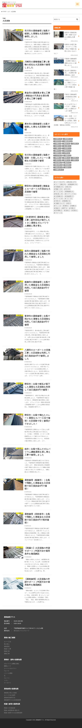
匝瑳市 (68, 167)
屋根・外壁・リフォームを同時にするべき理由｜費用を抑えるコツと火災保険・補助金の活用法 (66, 121)
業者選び (67, 201)
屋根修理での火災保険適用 (12, 700)
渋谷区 (75, 157)
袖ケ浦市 (67, 146)
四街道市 (68, 139)
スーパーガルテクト (10, 668)
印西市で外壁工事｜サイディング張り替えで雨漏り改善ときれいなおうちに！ (66, 50)
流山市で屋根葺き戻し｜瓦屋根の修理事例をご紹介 (71, 74)
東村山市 (58, 167)
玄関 (66, 206)
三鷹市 (58, 148)
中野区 (58, 143)
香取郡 (58, 157)
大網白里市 (68, 141)
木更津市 (67, 148)
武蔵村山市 (59, 169)
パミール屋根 (8, 673)
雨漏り (59, 189)
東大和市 (58, 162)
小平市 (66, 153)
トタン (69, 198)
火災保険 (59, 196)
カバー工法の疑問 (9, 695)
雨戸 (65, 208)
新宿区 (66, 157)
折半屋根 (59, 210)
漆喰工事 (7, 653)
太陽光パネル (60, 203)
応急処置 (69, 196)
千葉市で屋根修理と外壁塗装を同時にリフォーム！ (71, 98)
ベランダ (59, 191)
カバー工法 (60, 182)
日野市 (75, 160)
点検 (67, 210)
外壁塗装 (60, 187)
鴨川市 (68, 162)
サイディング (71, 194)
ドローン (59, 213)
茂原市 (68, 155)
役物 (58, 208)
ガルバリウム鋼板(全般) (11, 663)
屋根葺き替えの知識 (10, 693)
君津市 (58, 146)
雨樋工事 (7, 651)
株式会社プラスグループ (21, 630)
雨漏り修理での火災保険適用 (13, 713)
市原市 (58, 139)
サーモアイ (7, 683)
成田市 (58, 160)
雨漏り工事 (7, 649)
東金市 (66, 143)
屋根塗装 (73, 184)
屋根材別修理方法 (9, 697)
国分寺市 (58, 165)
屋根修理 (69, 191)
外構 (73, 208)
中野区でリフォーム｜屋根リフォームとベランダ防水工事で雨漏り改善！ (66, 86)
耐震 (74, 206)
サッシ (58, 206)
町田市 (58, 141)
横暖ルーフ (7, 666)
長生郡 (68, 165)
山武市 (75, 143)
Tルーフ (6, 671)
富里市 (58, 153)
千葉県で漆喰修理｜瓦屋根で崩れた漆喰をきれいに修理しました (71, 63)
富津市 (66, 160)
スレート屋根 (61, 184)
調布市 (58, 150)
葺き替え (72, 182)
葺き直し (59, 194)
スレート (7, 678)
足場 (75, 210)
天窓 (58, 201)
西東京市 (67, 150)
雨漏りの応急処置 (9, 708)
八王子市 (58, 155)
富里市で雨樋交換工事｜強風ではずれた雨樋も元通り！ (71, 37)
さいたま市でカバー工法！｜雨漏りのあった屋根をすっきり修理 (71, 108)
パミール (59, 198)
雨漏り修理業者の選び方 (11, 710)
